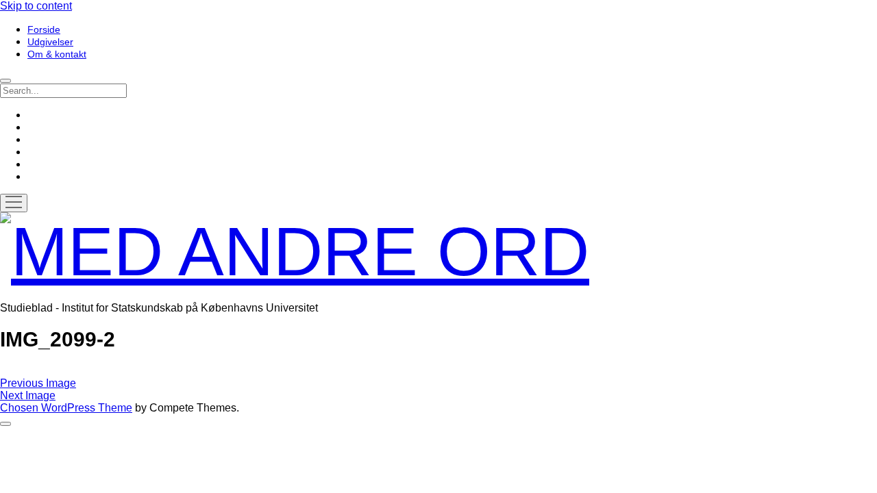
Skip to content (36, 6)
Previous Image (38, 383)
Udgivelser (50, 41)
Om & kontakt (56, 54)
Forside (43, 29)
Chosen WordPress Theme (66, 408)
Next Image (27, 395)
